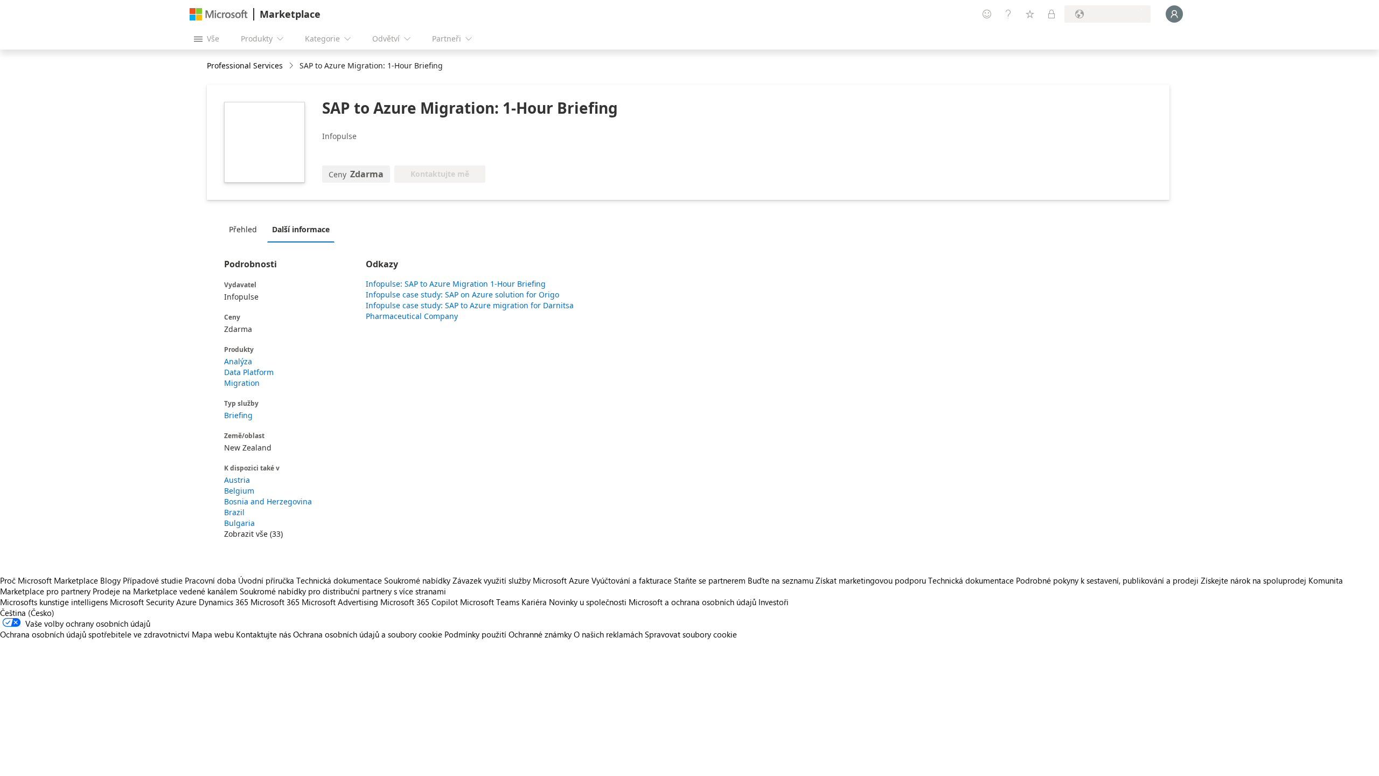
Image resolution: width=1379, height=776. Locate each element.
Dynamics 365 (223, 602)
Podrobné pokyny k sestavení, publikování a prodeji (1107, 580)
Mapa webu (213, 634)
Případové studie (153, 580)
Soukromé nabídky (417, 580)
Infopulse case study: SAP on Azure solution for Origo (462, 294)
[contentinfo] (292, 66)
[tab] (245, 229)
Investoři (773, 602)
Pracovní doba (210, 580)
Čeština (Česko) (27, 612)
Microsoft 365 (275, 602)
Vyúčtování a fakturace (631, 580)
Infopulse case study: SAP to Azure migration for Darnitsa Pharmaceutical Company (470, 310)
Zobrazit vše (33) (253, 534)
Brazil (234, 512)
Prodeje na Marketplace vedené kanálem (165, 591)
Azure (186, 602)
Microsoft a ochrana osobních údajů (692, 602)
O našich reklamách (608, 634)
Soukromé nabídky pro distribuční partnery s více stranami (343, 591)
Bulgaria (239, 523)
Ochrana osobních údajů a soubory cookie (367, 634)
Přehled (243, 229)
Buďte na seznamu (780, 580)
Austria (237, 480)
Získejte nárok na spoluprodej (1253, 580)
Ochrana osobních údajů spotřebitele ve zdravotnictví (95, 634)
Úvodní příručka (266, 580)
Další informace (301, 229)
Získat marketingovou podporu (871, 580)
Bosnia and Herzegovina (268, 501)
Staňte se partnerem (710, 580)
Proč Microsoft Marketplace (49, 580)
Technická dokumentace (339, 580)
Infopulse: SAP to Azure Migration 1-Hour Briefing (456, 284)
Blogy (110, 580)
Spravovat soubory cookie (691, 634)
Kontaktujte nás (263, 634)
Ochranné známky (540, 634)
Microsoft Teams (489, 602)
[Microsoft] (219, 14)
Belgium (239, 491)
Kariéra (534, 602)
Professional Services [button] (245, 65)
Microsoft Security (142, 602)
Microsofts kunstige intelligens (54, 602)
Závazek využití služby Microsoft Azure (521, 580)
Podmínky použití (475, 634)
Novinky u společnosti (587, 602)
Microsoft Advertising (340, 602)
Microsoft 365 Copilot (419, 602)
